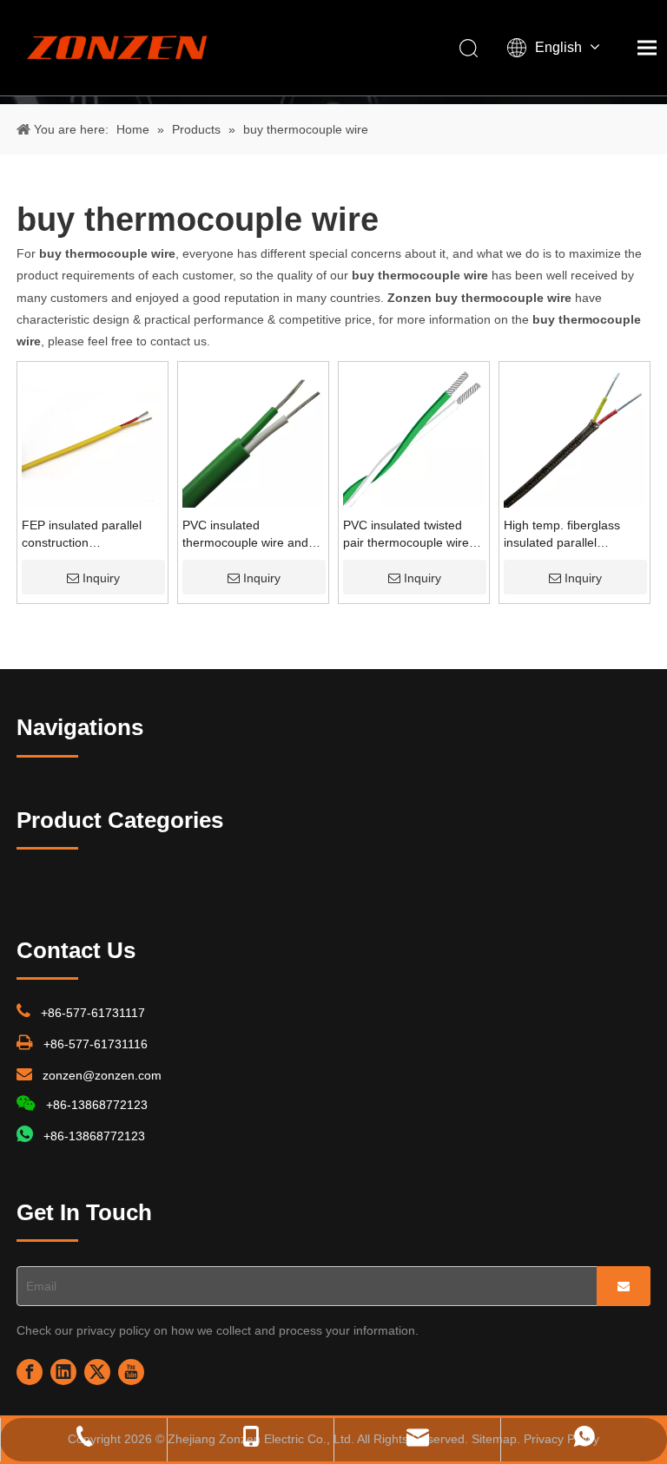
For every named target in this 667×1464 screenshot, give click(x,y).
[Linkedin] (63, 1372)
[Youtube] (131, 1372)
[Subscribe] (623, 1286)
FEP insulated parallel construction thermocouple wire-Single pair (92, 534)
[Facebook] (30, 1372)
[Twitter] (97, 1372)
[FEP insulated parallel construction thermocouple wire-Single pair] (92, 436)
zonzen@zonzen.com (102, 1075)
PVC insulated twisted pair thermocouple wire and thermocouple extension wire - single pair (406, 534)
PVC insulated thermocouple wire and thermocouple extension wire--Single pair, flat (248, 534)
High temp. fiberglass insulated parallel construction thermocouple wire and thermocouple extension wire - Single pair (570, 534)
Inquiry (101, 578)
